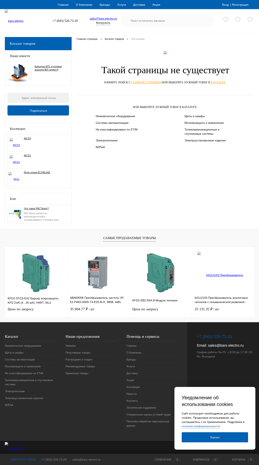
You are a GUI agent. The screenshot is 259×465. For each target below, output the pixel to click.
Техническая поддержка (141, 407)
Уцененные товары (77, 373)
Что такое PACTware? (36, 208)
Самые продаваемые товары (129, 238)
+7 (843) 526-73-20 (54, 459)
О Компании (84, 4)
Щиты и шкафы (195, 116)
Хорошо (215, 437)
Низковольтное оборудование (115, 116)
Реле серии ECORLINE (37, 172)
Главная (63, 4)
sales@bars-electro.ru (103, 18)
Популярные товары (78, 352)
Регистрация (240, 4)
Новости (131, 393)
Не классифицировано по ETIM (117, 129)
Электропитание (107, 140)
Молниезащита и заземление (204, 122)
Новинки (71, 345)
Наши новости (20, 56)
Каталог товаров (22, 43)
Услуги (121, 4)
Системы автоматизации (112, 122)
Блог (13, 198)
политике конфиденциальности (201, 426)
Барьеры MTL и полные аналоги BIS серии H (48, 68)
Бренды (105, 4)
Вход (225, 4)
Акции (156, 4)
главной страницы (146, 82)
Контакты (132, 400)
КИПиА (100, 147)
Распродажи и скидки (79, 359)
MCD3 (27, 138)
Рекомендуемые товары (80, 366)
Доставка (139, 4)
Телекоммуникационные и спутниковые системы (202, 131)
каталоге (218, 82)
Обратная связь (23, 459)
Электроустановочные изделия (205, 140)
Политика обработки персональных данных (148, 423)
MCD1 (27, 155)
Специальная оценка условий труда (148, 414)
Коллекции (17, 128)
